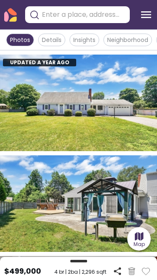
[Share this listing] (117, 271)
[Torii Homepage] (10, 15)
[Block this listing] (132, 271)
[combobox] (84, 14)
